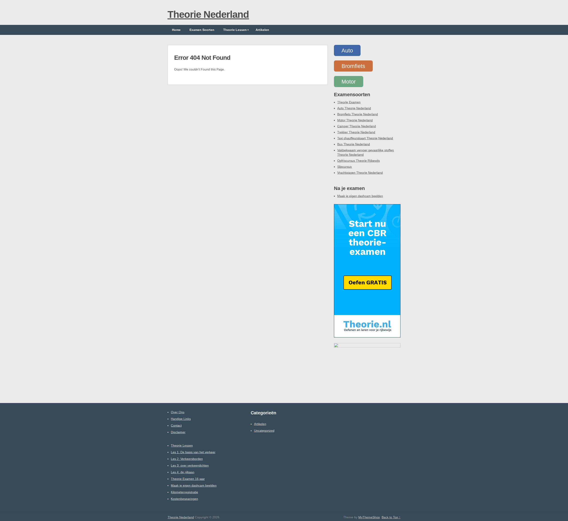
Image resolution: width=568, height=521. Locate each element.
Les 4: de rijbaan (182, 472)
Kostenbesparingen (184, 499)
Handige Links (181, 419)
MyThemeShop (369, 517)
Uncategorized (264, 430)
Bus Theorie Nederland (353, 144)
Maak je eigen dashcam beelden (360, 196)
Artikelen (262, 30)
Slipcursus (344, 166)
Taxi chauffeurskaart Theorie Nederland (365, 138)
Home (176, 30)
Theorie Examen (349, 102)
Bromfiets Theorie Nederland (357, 114)
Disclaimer (178, 432)
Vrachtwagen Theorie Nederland (360, 172)
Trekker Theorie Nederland (356, 132)
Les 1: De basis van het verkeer (193, 452)
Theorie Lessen (236, 30)
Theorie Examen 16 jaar (188, 479)
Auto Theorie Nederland (354, 108)
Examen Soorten (201, 30)
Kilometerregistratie (184, 492)
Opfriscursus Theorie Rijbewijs (358, 160)
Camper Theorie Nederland (356, 126)
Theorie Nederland (208, 14)
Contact (176, 425)
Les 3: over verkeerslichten (190, 465)
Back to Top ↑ (391, 517)
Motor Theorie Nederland (355, 120)
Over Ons (177, 412)
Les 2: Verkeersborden (187, 459)
